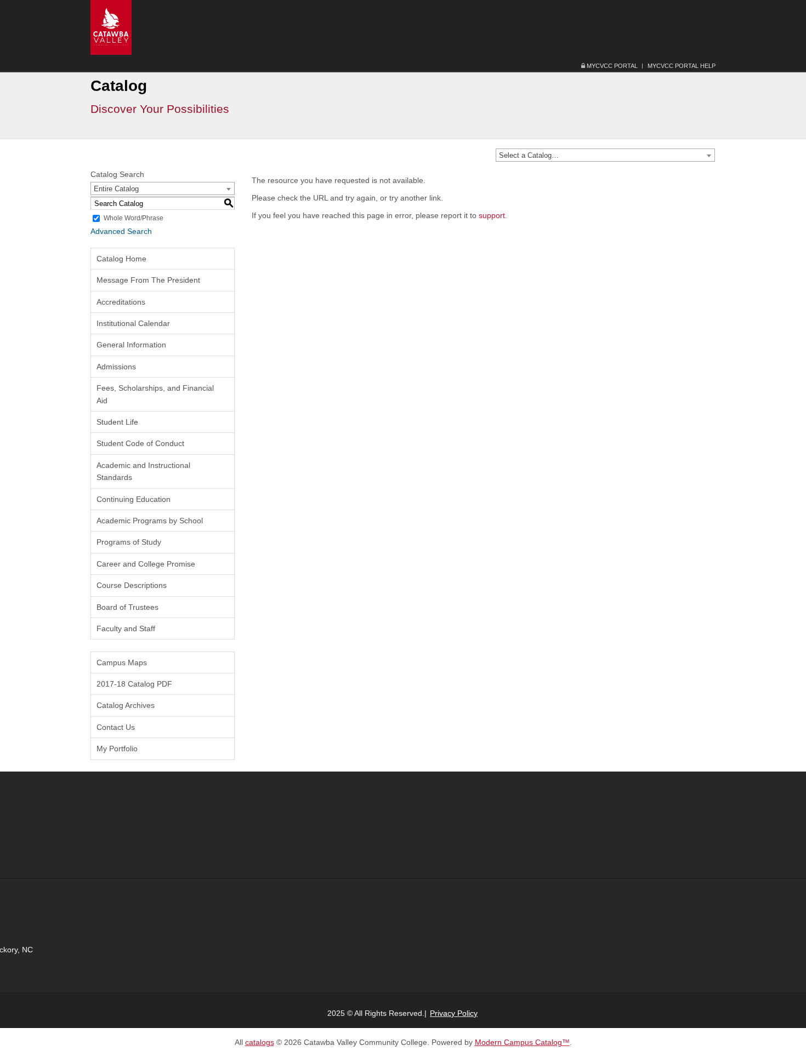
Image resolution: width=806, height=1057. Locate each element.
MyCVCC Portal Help (682, 65)
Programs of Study (129, 542)
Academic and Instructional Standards (143, 471)
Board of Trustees (127, 607)
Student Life (117, 422)
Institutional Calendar (133, 323)
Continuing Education (134, 499)
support (492, 215)
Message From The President (148, 280)
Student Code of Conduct (140, 443)
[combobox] (605, 155)
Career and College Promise (146, 563)
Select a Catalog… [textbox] (529, 155)
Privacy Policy (454, 1013)
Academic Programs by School (150, 520)
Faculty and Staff (126, 628)
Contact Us (116, 727)
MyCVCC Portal (611, 65)
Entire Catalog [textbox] (116, 189)
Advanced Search (121, 231)
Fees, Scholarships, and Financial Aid (155, 394)
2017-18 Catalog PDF (134, 683)
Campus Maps (122, 662)
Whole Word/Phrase (133, 218)
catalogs (259, 1042)
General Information (131, 344)
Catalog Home (121, 258)
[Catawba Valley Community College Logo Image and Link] (111, 26)
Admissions (116, 366)
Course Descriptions (132, 585)
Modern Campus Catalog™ (522, 1042)
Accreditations (121, 302)
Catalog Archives (126, 705)
